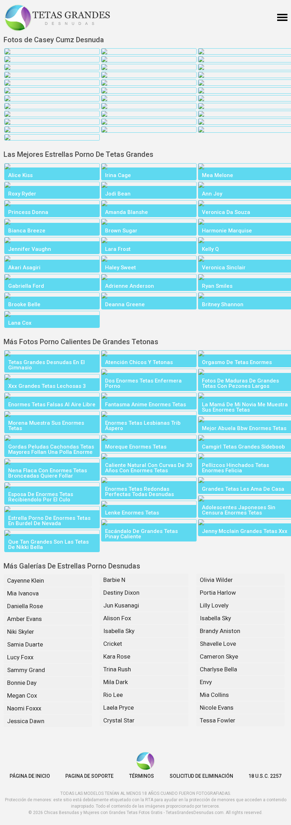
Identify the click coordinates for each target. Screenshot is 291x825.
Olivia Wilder (216, 579)
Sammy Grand (26, 669)
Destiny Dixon (121, 592)
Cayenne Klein (25, 580)
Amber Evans (24, 618)
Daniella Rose (25, 606)
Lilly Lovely (214, 605)
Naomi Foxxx (24, 708)
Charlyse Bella (218, 669)
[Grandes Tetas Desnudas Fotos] (57, 18)
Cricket (112, 643)
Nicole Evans (217, 707)
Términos (141, 776)
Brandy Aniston (220, 630)
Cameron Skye (219, 656)
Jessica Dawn (25, 721)
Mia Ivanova (23, 593)
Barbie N (114, 579)
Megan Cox (22, 695)
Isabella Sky (118, 630)
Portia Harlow (218, 592)
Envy (206, 682)
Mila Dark (115, 682)
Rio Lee (113, 694)
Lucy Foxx (20, 657)
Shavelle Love (218, 643)
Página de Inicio (30, 776)
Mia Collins (214, 694)
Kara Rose (116, 656)
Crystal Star (118, 720)
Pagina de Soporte (89, 776)
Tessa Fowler (217, 720)
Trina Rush (117, 669)
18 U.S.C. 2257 (264, 776)
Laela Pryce (118, 707)
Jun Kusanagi (121, 605)
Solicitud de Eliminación (201, 776)
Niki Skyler (20, 631)
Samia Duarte (25, 644)
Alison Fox (117, 618)
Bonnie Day (22, 682)
